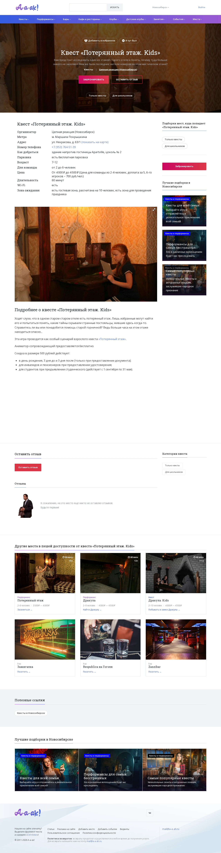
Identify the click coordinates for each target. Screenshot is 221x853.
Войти (201, 7)
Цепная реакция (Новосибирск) (118, 69)
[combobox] (88, 7)
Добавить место (86, 829)
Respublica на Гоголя (98, 667)
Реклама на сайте (66, 829)
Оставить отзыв (127, 79)
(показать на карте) (94, 142)
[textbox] (88, 5)
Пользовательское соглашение (63, 832)
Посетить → (23, 671)
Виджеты (124, 829)
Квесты (23, 19)
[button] (154, 209)
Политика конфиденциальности (99, 832)
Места (197, 19)
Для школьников (122, 95)
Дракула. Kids (158, 600)
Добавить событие (107, 829)
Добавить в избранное (101, 40)
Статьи (50, 829)
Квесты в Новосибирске (31, 713)
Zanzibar (154, 667)
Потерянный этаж (30, 600)
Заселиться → (24, 609)
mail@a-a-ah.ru (94, 841)
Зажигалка (25, 667)
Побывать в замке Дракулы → (164, 609)
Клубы (113, 19)
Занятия (158, 19)
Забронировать (93, 79)
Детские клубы (135, 19)
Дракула (89, 600)
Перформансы (45, 19)
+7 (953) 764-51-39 (64, 147)
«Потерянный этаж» (112, 339)
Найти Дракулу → (92, 609)
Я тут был (131, 40)
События (178, 19)
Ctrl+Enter (32, 834)
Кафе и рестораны (89, 19)
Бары (66, 19)
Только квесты (97, 95)
